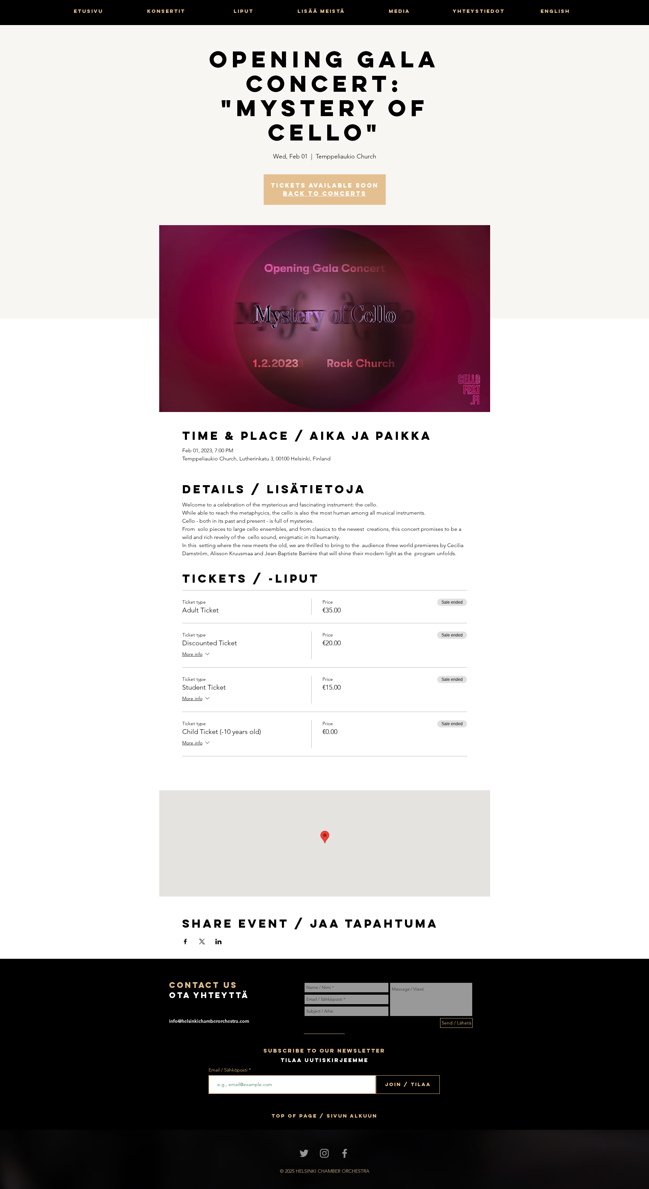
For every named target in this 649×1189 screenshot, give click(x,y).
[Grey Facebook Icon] (345, 1153)
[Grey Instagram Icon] (324, 1153)
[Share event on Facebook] (185, 941)
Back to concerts (324, 193)
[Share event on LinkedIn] (218, 941)
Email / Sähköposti (228, 1069)
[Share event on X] (202, 941)
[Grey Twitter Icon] (304, 1153)
